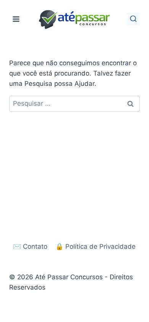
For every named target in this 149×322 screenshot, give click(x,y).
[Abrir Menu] (16, 19)
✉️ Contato (30, 246)
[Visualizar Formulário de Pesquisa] (133, 19)
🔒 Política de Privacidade (95, 246)
